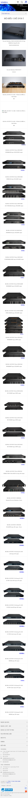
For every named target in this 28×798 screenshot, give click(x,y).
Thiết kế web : (3, 782)
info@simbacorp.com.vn (8, 758)
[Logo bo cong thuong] (7, 789)
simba (4, 2)
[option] (14, 7)
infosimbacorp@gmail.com (9, 760)
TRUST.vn (8, 782)
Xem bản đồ (5, 762)
